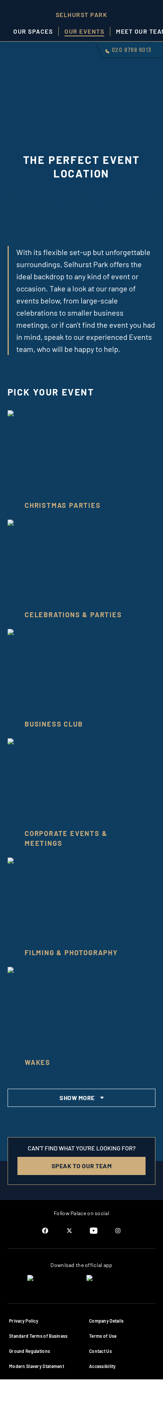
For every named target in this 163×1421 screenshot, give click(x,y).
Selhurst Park (82, 14)
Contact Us (100, 1351)
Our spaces (33, 31)
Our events (84, 31)
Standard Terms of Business (38, 1336)
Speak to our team (82, 1165)
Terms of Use (102, 1336)
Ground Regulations (29, 1351)
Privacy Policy (23, 1320)
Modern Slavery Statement (36, 1366)
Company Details (106, 1320)
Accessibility (102, 1366)
